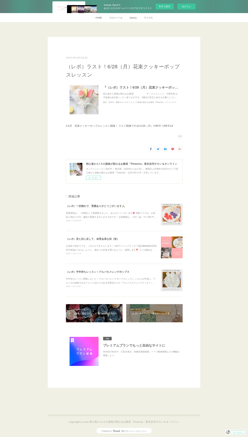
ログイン (186, 6)
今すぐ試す (164, 6)
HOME (98, 17)
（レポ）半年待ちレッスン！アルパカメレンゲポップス (97, 271)
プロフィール (115, 17)
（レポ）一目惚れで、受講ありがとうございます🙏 (95, 206)
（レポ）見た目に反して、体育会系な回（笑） (92, 238)
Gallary (133, 17)
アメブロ (148, 17)
